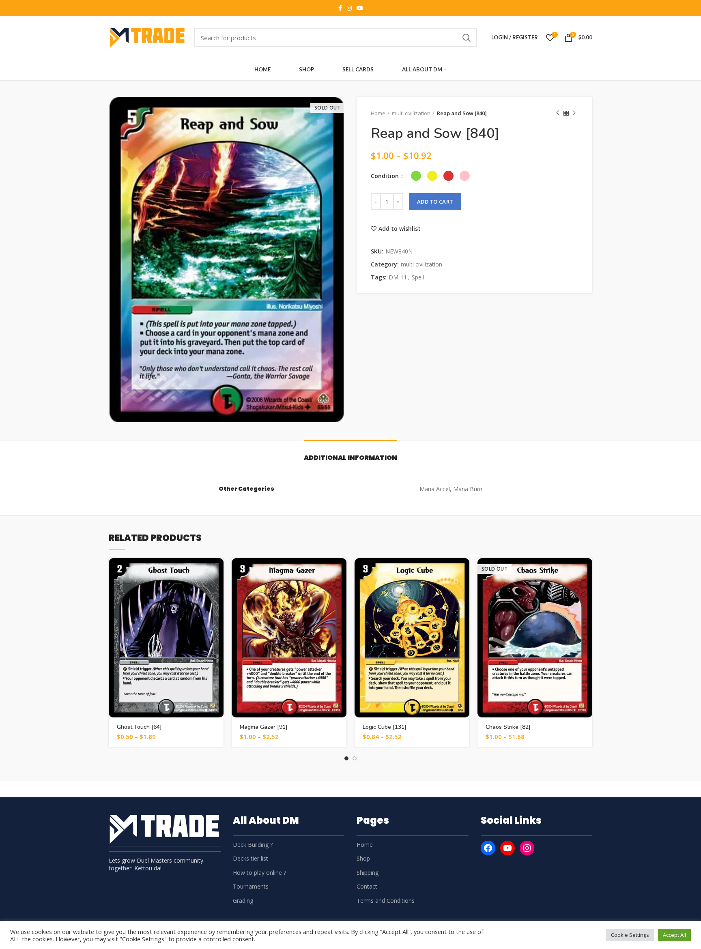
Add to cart (435, 201)
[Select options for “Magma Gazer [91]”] (340, 571)
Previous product (558, 113)
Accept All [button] (674, 934)
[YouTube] (507, 848)
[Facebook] (488, 848)
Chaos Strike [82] (508, 727)
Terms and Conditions (386, 900)
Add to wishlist (399, 229)
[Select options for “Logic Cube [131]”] (463, 571)
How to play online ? (259, 872)
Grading (243, 900)
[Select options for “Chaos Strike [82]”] (586, 571)
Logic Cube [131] (384, 727)
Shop (363, 858)
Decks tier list (250, 858)
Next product (574, 113)
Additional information (350, 457)
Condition (385, 176)
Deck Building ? (253, 844)
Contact (367, 886)
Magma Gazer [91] (264, 727)
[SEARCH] (466, 37)
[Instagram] (527, 848)
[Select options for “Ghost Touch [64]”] (217, 571)
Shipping (367, 872)
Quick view (217, 589)
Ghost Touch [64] (139, 727)
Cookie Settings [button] (630, 934)
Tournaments (251, 886)
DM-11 (398, 277)
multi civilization (411, 113)
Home (378, 113)
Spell (418, 277)
